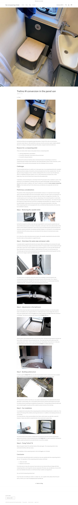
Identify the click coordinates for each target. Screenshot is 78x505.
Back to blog (40, 483)
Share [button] (19, 97)
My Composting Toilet (11, 502)
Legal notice (36, 502)
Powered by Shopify (18, 502)
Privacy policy (25, 502)
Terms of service (30, 502)
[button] (66, 5)
